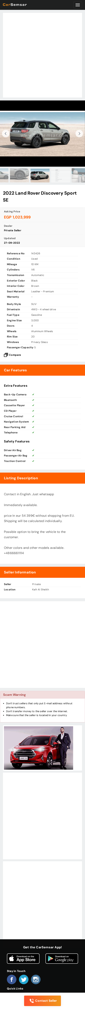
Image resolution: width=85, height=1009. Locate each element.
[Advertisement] (42, 55)
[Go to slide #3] (22, 175)
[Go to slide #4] (42, 175)
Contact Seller (46, 1001)
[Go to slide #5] (63, 175)
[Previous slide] (5, 133)
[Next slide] (79, 133)
